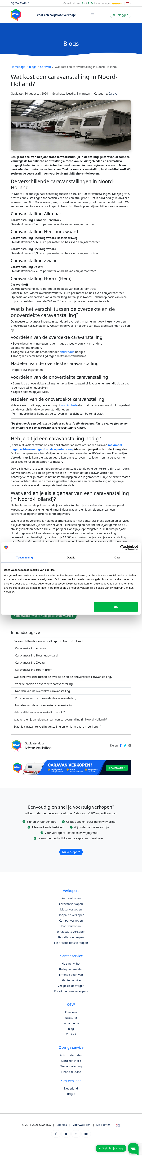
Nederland (71, 1088)
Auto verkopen (71, 898)
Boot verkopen (71, 926)
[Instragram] (76, 1134)
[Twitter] (66, 1134)
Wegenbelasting (71, 1066)
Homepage (18, 67)
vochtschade (69, 405)
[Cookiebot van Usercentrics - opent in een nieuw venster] (123, 547)
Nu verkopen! (71, 852)
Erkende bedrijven (71, 975)
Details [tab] (71, 557)
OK (116, 606)
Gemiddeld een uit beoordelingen (87, 3)
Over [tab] (117, 557)
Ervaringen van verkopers (71, 991)
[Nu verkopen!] (71, 847)
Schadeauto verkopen (71, 932)
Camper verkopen (71, 920)
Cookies (61, 1125)
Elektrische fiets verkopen (71, 943)
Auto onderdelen (71, 1055)
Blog (71, 1029)
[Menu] (92, 14)
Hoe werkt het (71, 963)
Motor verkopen (71, 909)
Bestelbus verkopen (71, 937)
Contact (71, 1034)
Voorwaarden (82, 1125)
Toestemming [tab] (24, 557)
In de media (71, 1023)
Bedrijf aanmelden (71, 969)
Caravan (45, 67)
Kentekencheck (71, 1061)
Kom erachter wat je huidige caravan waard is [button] (44, 616)
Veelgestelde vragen (71, 986)
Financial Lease (71, 1072)
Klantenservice (71, 980)
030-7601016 (22, 3)
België (71, 1094)
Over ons (71, 1012)
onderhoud (67, 352)
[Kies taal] (128, 3)
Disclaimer (103, 1125)
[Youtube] (86, 1134)
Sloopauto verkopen (71, 915)
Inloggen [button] (122, 15)
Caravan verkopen (71, 904)
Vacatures (71, 1018)
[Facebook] (56, 1134)
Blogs (32, 67)
